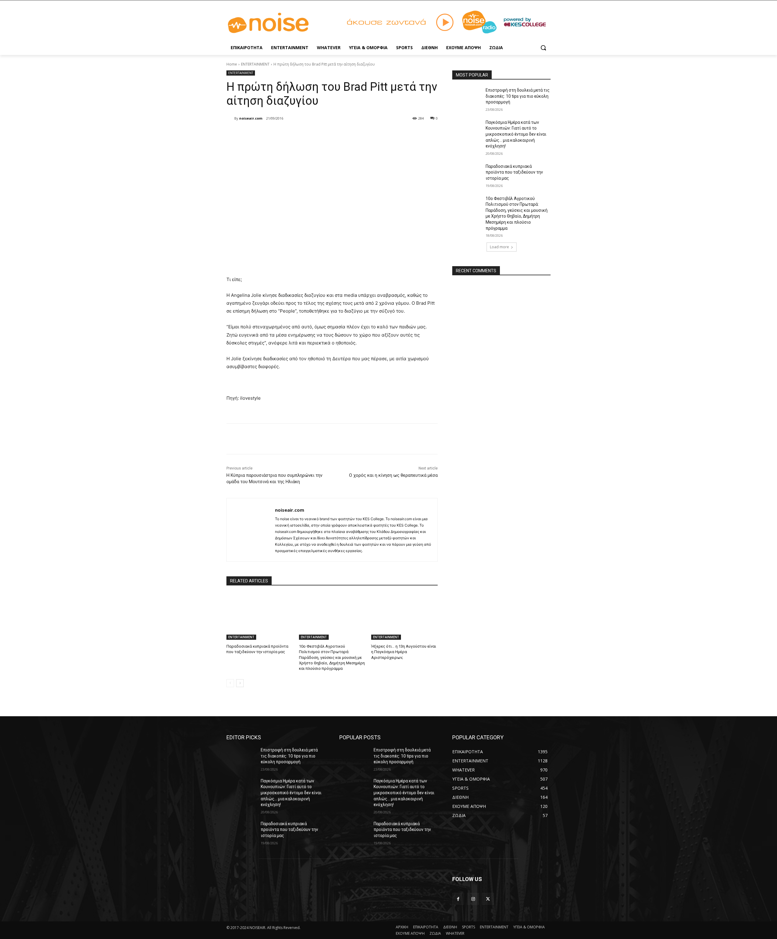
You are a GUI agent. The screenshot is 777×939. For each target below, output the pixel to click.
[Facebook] (270, 134)
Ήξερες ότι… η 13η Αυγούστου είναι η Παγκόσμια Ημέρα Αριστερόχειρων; (403, 651)
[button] (543, 47)
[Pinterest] (298, 134)
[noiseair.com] (230, 118)
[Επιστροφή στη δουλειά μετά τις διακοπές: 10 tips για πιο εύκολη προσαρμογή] (467, 97)
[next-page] (240, 683)
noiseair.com (250, 118)
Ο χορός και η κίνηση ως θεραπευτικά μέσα (393, 475)
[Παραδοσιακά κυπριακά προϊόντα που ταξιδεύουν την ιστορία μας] (259, 616)
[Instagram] (473, 899)
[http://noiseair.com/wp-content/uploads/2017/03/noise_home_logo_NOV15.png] (275, 23)
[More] (326, 134)
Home (231, 64)
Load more (499, 246)
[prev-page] (230, 683)
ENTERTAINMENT (255, 64)
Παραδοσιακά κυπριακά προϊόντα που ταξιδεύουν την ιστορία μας (514, 172)
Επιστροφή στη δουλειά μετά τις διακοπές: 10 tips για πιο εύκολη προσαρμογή (518, 96)
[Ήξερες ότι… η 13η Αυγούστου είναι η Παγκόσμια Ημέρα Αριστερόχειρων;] (404, 616)
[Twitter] (284, 134)
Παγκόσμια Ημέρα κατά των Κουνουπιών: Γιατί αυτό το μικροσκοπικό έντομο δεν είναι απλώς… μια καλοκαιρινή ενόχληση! (516, 134)
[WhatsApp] (312, 134)
